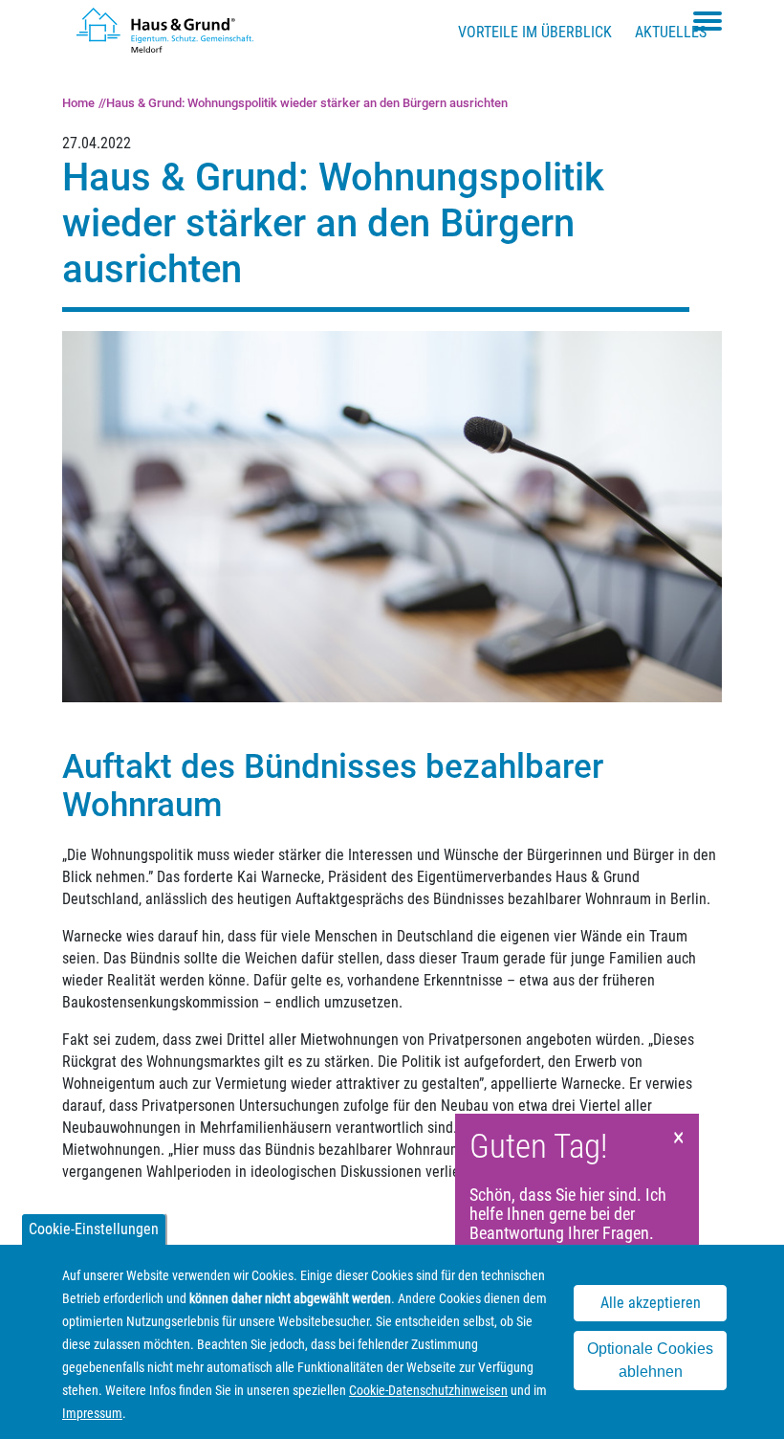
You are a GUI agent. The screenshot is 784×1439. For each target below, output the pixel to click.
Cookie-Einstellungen (94, 1229)
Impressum (92, 1413)
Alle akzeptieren (650, 1303)
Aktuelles (671, 32)
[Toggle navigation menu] (707, 21)
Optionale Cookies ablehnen (650, 1360)
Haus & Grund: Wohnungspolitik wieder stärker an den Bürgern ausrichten (307, 103)
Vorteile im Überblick (535, 32)
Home (78, 103)
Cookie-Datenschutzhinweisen (428, 1390)
